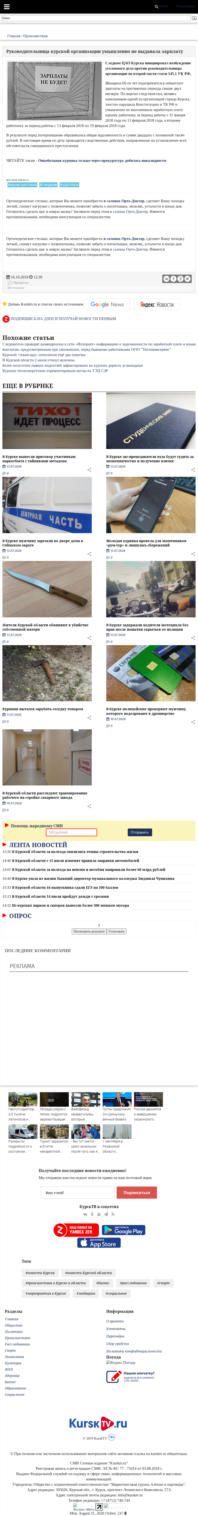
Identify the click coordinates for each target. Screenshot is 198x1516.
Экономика (14, 1356)
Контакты (116, 1328)
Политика (13, 1331)
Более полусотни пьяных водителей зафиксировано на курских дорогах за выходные (72, 365)
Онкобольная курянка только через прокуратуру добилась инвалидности (102, 160)
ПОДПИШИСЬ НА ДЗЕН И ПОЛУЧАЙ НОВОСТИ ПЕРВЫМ (63, 319)
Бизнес (10, 1382)
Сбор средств (117, 1343)
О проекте (115, 1321)
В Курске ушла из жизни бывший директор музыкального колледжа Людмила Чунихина (93, 878)
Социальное (14, 1394)
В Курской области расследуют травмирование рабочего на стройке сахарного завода (44, 795)
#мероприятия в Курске (46, 1293)
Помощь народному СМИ (36, 826)
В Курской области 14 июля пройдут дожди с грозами (60, 896)
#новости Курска (40, 1272)
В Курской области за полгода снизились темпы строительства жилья (75, 851)
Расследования (17, 1344)
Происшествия (35, 36)
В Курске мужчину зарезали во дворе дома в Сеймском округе (42, 542)
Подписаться (137, 1192)
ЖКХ (9, 1369)
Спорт (10, 1350)
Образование (15, 1388)
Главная (13, 36)
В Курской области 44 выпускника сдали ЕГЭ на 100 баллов (65, 887)
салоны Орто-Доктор (130, 211)
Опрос (19, 915)
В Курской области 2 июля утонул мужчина (38, 360)
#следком (48, 185)
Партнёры (115, 1336)
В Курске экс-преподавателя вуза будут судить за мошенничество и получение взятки (150, 458)
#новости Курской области (88, 1272)
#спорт (163, 1283)
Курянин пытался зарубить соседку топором (42, 709)
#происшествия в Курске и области (56, 1283)
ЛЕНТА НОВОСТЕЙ (37, 845)
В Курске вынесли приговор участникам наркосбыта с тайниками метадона (39, 458)
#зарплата (69, 185)
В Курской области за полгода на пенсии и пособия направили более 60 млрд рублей (88, 869)
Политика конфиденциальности (134, 1351)
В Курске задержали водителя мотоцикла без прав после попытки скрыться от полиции (147, 627)
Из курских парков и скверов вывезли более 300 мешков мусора (70, 905)
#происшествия (22, 185)
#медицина (86, 1293)
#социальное (116, 1293)
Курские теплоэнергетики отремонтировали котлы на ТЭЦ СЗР (55, 371)
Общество (13, 1325)
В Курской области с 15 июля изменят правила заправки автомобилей (75, 860)
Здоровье (12, 1375)
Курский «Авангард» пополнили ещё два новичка (43, 355)
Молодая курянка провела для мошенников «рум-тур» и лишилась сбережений (146, 542)
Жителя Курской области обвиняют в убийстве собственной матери (45, 627)
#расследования (133, 1283)
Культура (13, 1363)
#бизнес (102, 1283)
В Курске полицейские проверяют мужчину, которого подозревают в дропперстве (146, 711)
